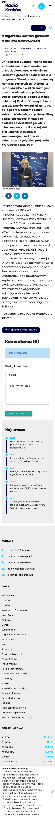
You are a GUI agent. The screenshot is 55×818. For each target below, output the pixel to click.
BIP (3, 644)
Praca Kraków (9, 659)
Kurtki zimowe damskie (14, 688)
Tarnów (6, 605)
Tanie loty (7, 679)
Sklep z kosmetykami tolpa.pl (17, 718)
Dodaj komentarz (19, 413)
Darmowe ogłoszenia (13, 713)
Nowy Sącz (7, 615)
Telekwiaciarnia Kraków (15, 674)
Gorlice (6, 625)
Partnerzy (7, 649)
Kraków (6, 601)
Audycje (6, 16)
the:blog (6, 703)
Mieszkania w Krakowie (14, 708)
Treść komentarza (18, 386)
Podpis (11, 375)
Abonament (8, 640)
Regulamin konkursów (14, 635)
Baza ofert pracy (11, 698)
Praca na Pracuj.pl (12, 654)
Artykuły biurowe (11, 693)
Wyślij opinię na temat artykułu (20, 330)
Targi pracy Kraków (12, 669)
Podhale (6, 620)
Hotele (5, 683)
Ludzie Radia (9, 630)
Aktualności (8, 596)
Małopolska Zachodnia (14, 610)
